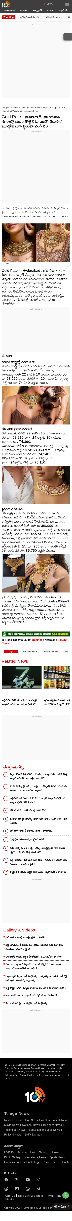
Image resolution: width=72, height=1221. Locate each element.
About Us (10, 1195)
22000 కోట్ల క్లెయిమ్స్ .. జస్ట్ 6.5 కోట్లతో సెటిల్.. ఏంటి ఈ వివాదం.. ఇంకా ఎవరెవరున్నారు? (38, 788)
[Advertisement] (36, 62)
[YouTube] (28, 1180)
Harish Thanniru (22, 216)
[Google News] (18, 1189)
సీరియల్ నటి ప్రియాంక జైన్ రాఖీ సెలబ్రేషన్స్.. (27, 1003)
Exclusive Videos (14, 1162)
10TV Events (32, 1134)
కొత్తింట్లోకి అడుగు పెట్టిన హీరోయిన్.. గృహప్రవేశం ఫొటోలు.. (38, 871)
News (7, 1120)
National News (31, 1125)
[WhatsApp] (28, 1189)
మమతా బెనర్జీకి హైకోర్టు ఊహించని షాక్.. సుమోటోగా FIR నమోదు (38, 820)
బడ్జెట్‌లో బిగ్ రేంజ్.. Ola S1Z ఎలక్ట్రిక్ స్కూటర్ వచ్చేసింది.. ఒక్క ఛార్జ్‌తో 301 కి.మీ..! (19, 702)
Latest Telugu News (26, 1120)
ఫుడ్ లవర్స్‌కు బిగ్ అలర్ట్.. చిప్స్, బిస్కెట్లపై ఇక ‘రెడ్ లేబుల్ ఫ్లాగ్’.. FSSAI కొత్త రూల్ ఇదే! (37, 850)
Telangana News (49, 1152)
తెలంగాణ (24, 10)
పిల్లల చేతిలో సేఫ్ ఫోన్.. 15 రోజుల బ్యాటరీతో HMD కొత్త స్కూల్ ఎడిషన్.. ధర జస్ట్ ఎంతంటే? (38, 776)
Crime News (50, 1162)
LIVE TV (48, 4)
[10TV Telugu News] (6, 4)
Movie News (11, 1125)
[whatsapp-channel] (36, 634)
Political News (12, 1134)
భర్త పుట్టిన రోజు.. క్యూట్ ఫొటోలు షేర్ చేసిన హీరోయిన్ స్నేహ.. (36, 987)
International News (35, 1157)
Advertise (10, 1199)
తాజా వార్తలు (9, 10)
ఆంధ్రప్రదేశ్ (37, 10)
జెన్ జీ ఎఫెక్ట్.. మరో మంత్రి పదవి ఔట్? (28, 810)
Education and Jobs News (44, 1129)
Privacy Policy (54, 1195)
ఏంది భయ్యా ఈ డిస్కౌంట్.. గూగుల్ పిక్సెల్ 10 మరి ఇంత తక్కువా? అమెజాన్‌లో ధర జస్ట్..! (33, 966)
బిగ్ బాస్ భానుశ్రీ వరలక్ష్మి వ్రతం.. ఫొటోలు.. (31, 830)
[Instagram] (39, 1180)
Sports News (57, 1157)
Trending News (27, 1152)
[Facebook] (7, 1180)
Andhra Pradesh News (54, 1120)
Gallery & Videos (19, 930)
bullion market (51, 651)
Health (65, 1162)
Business (14, 108)
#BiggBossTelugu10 (30, 17)
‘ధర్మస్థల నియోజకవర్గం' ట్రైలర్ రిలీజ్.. (28, 839)
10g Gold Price (30, 651)
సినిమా (50, 10)
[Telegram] (39, 1189)
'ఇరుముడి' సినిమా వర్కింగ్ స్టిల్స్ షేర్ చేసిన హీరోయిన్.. (32, 995)
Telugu (5, 108)
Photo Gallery (12, 1157)
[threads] (7, 1189)
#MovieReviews (53, 17)
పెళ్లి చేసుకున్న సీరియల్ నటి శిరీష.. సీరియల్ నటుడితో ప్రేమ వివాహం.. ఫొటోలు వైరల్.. (38, 862)
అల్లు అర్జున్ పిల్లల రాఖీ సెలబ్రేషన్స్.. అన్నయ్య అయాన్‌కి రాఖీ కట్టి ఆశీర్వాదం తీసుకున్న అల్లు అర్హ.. (36, 978)
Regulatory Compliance (30, 1195)
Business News (52, 1125)
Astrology (33, 1162)
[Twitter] (18, 1180)
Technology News (14, 1129)
